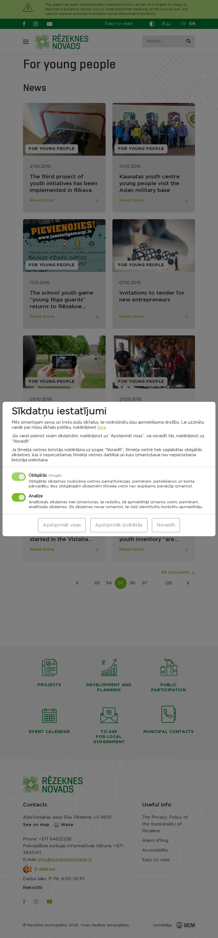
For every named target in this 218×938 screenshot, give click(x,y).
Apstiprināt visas (62, 525)
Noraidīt (166, 525)
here (101, 428)
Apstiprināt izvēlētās (118, 525)
